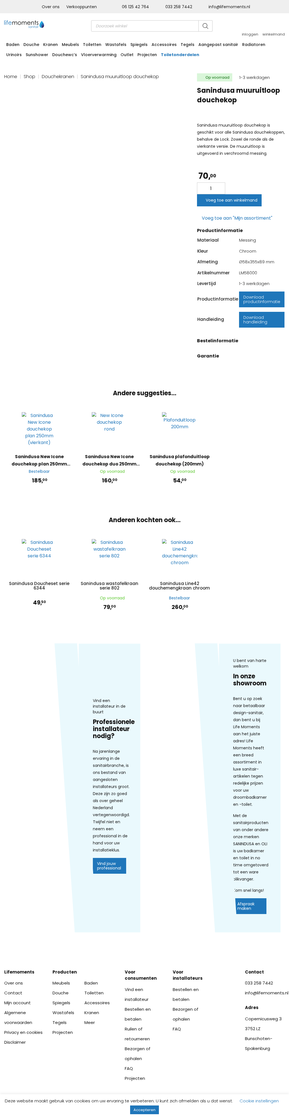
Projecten (147, 55)
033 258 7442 (178, 7)
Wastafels (115, 44)
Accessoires (164, 44)
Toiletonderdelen (180, 55)
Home (10, 76)
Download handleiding (255, 320)
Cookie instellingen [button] (259, 1101)
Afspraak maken (246, 906)
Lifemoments (19, 972)
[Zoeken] (205, 26)
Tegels (187, 44)
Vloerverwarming (99, 55)
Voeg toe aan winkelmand (231, 200)
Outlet (127, 55)
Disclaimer (15, 1042)
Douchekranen (58, 76)
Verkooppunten (81, 7)
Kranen (50, 44)
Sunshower (37, 55)
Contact (13, 993)
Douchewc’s (64, 55)
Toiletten (92, 44)
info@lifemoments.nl (228, 7)
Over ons (51, 7)
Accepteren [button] (144, 1110)
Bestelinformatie (217, 340)
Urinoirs (14, 55)
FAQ (129, 1068)
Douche (31, 44)
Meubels (70, 44)
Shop (29, 76)
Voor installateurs (188, 975)
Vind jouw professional (109, 866)
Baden (12, 44)
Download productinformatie (261, 299)
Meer (89, 1022)
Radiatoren (253, 44)
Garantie (208, 356)
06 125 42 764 (135, 7)
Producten (64, 972)
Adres (252, 1007)
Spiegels (139, 44)
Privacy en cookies (23, 1032)
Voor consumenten (141, 975)
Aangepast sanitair (218, 44)
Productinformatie (220, 230)
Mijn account (17, 1003)
